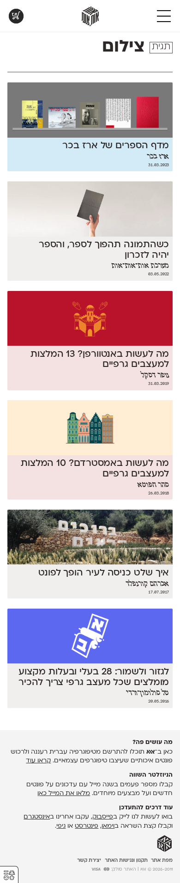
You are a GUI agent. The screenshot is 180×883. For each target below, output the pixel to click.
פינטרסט (86, 826)
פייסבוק (102, 817)
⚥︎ (9, 875)
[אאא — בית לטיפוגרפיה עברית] (164, 844)
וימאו (108, 826)
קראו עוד (38, 761)
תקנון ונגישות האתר (126, 860)
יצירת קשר (89, 860)
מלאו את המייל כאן (63, 793)
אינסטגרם (37, 817)
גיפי (61, 826)
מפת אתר (162, 860)
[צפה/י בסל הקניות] (16, 16)
